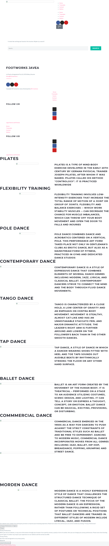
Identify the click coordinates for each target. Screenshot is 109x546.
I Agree (15, 526)
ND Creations (34, 89)
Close (2, 528)
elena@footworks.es (11, 76)
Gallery (61, 9)
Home (61, 3)
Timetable (62, 5)
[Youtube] (66, 23)
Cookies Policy (12, 545)
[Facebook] (58, 23)
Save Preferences (5, 543)
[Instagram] (62, 23)
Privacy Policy (4, 545)
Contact (61, 7)
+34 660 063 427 (8, 78)
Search (95, 48)
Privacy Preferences (6, 526)
